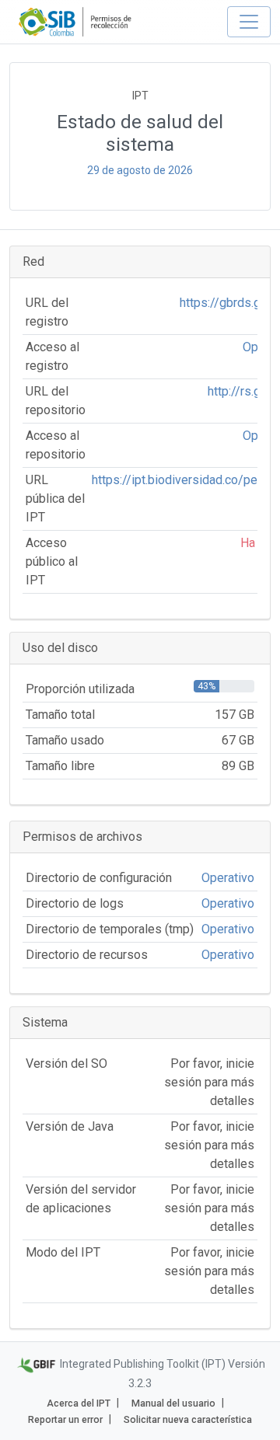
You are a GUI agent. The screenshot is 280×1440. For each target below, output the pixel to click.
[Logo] (76, 21)
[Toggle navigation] (249, 21)
